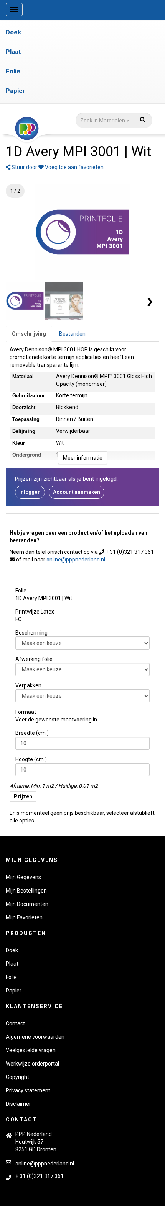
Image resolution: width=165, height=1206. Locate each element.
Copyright (17, 1077)
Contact (15, 1023)
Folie (13, 71)
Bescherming (31, 633)
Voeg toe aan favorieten (74, 167)
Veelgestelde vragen (31, 1050)
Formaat (25, 712)
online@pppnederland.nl (75, 559)
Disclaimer (18, 1104)
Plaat (13, 51)
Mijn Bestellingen (26, 891)
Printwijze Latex (34, 612)
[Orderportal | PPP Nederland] (78, 128)
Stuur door (23, 167)
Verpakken (28, 685)
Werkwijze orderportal (32, 1064)
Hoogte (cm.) (31, 759)
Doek (13, 32)
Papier (15, 91)
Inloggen (30, 492)
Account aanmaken (76, 492)
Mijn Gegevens (23, 877)
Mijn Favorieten (24, 917)
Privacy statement (28, 1090)
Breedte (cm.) (32, 733)
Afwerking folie (34, 659)
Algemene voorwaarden (35, 1037)
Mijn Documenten (27, 904)
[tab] (29, 334)
